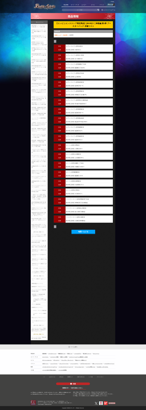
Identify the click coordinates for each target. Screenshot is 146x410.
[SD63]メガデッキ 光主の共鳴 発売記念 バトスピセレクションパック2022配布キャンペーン (39, 91)
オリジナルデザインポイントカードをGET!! (39, 186)
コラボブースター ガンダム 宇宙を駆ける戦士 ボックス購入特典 (39, 161)
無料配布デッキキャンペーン (39, 286)
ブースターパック (52, 353)
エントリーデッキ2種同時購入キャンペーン (39, 118)
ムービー (84, 4)
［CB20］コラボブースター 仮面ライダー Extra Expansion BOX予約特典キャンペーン (39, 124)
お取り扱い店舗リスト (38, 232)
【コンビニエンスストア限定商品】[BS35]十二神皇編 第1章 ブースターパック (39, 330)
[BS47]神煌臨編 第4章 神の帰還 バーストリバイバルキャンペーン (39, 204)
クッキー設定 (91, 376)
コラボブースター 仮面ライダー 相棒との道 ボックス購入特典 (39, 151)
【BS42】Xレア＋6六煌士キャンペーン (39, 255)
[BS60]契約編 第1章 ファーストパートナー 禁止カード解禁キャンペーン (39, 85)
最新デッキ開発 (63, 357)
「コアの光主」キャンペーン (39, 268)
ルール (93, 4)
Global (112, 1)
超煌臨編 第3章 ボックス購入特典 (39, 181)
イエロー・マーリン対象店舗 (39, 314)
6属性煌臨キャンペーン (37, 283)
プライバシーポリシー (100, 376)
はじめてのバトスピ (52, 376)
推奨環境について (70, 376)
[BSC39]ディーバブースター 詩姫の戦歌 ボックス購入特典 (39, 103)
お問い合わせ (61, 376)
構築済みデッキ (61, 353)
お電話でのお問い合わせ (80, 376)
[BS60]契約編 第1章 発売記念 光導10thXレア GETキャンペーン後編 (39, 79)
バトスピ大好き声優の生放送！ (49, 370)
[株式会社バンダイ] (105, 402)
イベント (101, 4)
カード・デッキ (75, 4)
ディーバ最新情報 (36, 304)
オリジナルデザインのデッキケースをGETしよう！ (39, 177)
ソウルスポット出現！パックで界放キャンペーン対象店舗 (39, 300)
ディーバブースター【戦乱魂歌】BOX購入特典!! (39, 338)
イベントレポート (74, 363)
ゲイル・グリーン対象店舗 (39, 310)
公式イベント (45, 363)
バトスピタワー (77, 353)
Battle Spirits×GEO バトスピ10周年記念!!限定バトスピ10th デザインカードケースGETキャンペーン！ (39, 226)
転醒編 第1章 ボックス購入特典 (39, 166)
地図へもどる (83, 232)
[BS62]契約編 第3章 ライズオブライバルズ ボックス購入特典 (39, 55)
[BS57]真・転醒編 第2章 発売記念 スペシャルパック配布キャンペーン (39, 130)
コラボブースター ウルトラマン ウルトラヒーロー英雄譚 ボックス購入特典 (39, 136)
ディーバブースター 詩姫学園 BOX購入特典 (39, 290)
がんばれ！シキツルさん (102, 366)
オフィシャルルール (47, 360)
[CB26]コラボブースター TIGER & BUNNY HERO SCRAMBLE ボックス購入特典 (39, 43)
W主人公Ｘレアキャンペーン (39, 317)
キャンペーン (39, 22)
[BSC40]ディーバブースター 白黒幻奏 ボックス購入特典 (39, 26)
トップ (44, 376)
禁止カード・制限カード (81, 360)
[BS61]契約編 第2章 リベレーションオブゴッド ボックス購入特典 (39, 67)
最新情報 (44, 353)
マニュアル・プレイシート (67, 360)
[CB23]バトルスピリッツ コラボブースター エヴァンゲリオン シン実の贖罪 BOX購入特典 (39, 73)
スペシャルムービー (79, 366)
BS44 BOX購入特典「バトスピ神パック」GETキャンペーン (39, 220)
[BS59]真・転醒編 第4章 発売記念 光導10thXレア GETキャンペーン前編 (39, 109)
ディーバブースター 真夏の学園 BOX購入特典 (39, 241)
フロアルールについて (85, 363)
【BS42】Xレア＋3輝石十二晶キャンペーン (39, 260)
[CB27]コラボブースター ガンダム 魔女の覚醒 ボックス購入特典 (39, 31)
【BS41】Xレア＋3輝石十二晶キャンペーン (39, 264)
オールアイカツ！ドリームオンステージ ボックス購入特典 (39, 156)
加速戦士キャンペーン (37, 307)
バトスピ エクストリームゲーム (49, 366)
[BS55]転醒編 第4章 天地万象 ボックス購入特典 (39, 145)
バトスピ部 (110, 5)
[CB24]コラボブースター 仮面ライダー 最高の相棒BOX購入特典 (39, 61)
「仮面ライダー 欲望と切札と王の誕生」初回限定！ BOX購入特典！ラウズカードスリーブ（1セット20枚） (39, 197)
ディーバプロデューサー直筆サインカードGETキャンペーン (39, 236)
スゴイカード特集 (54, 357)
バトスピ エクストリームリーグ (66, 366)
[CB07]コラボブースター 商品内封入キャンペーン (39, 208)
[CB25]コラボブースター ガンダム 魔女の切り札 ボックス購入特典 (39, 49)
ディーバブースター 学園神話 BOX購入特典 (39, 191)
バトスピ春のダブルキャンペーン (39, 321)
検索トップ (58, 35)
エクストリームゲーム (109, 10)
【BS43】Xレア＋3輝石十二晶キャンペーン (39, 250)
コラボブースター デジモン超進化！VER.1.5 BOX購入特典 (39, 246)
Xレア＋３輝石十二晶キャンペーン (39, 279)
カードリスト (45, 357)
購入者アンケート (87, 353)
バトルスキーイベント (109, 363)
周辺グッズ (69, 353)
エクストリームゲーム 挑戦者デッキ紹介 (78, 357)
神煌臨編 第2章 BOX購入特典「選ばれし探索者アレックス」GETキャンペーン (39, 214)
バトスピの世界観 (62, 370)
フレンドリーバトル (63, 363)
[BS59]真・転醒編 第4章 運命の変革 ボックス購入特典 (39, 114)
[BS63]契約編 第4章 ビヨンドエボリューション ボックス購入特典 (39, 37)
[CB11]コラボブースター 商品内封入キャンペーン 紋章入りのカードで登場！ (39, 172)
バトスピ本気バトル (90, 366)
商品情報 (66, 4)
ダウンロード (56, 360)
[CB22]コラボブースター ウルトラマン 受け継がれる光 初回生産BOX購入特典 (39, 98)
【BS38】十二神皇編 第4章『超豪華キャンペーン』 (38, 295)
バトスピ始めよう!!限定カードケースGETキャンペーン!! (39, 272)
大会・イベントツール (97, 363)
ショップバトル (53, 363)
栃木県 (65, 35)
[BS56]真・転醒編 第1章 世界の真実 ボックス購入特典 (39, 141)
